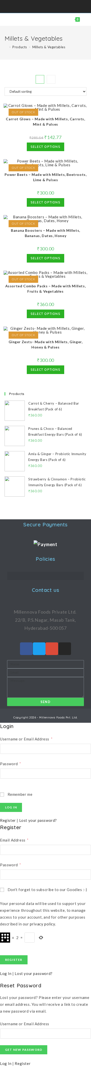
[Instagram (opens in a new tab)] (48, 6)
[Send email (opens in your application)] (54, 6)
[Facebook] (26, 648)
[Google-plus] (52, 648)
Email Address (14, 840)
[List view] (51, 79)
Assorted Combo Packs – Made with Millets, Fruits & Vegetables (45, 288)
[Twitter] (39, 648)
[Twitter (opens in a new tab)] (36, 6)
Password (10, 763)
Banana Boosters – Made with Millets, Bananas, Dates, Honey (45, 233)
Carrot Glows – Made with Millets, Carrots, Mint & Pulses (45, 121)
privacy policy (42, 924)
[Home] (6, 47)
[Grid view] (40, 79)
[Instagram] (64, 648)
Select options (45, 147)
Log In (6, 973)
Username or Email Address (26, 739)
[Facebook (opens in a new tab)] (42, 6)
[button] (45, 576)
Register (8, 820)
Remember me (19, 794)
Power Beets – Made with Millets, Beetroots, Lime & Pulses (46, 177)
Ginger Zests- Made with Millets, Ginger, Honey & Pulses (46, 344)
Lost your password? (38, 820)
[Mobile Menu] (83, 19)
